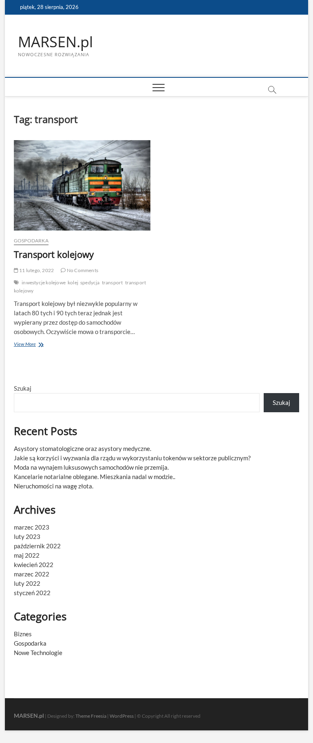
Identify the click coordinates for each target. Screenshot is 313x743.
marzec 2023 (31, 527)
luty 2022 (27, 583)
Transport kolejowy (54, 254)
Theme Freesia (90, 716)
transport (112, 282)
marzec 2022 (31, 574)
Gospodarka (31, 240)
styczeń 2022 (32, 592)
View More (34, 345)
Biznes (23, 633)
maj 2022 (27, 555)
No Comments (82, 270)
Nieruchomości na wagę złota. (53, 486)
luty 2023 (27, 536)
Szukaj (22, 388)
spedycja (90, 282)
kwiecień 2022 (33, 564)
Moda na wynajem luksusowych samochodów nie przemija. (91, 467)
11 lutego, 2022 (36, 270)
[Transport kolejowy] (82, 185)
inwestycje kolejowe (44, 282)
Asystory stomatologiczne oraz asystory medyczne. (82, 448)
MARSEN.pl (55, 42)
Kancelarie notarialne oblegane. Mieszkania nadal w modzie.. (94, 476)
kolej (73, 282)
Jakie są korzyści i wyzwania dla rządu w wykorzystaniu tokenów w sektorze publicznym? (132, 458)
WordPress (122, 716)
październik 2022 (37, 546)
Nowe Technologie (38, 652)
